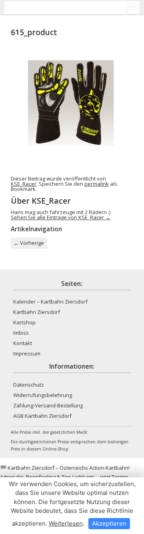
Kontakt (22, 343)
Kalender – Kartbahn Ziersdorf (50, 301)
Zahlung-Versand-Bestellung (48, 405)
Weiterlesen (66, 523)
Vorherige (29, 242)
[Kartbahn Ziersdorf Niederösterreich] (38, 7)
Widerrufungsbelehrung (42, 395)
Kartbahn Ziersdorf (36, 312)
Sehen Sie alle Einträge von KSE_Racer (60, 217)
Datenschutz (28, 384)
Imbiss (21, 332)
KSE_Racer (23, 183)
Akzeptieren (109, 523)
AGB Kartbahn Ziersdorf (42, 415)
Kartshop (24, 322)
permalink (96, 183)
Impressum (26, 353)
